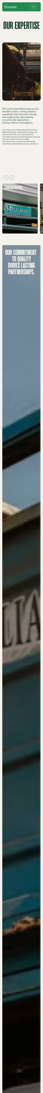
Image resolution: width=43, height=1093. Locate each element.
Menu (34, 7)
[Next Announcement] (11, 177)
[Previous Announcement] (5, 177)
